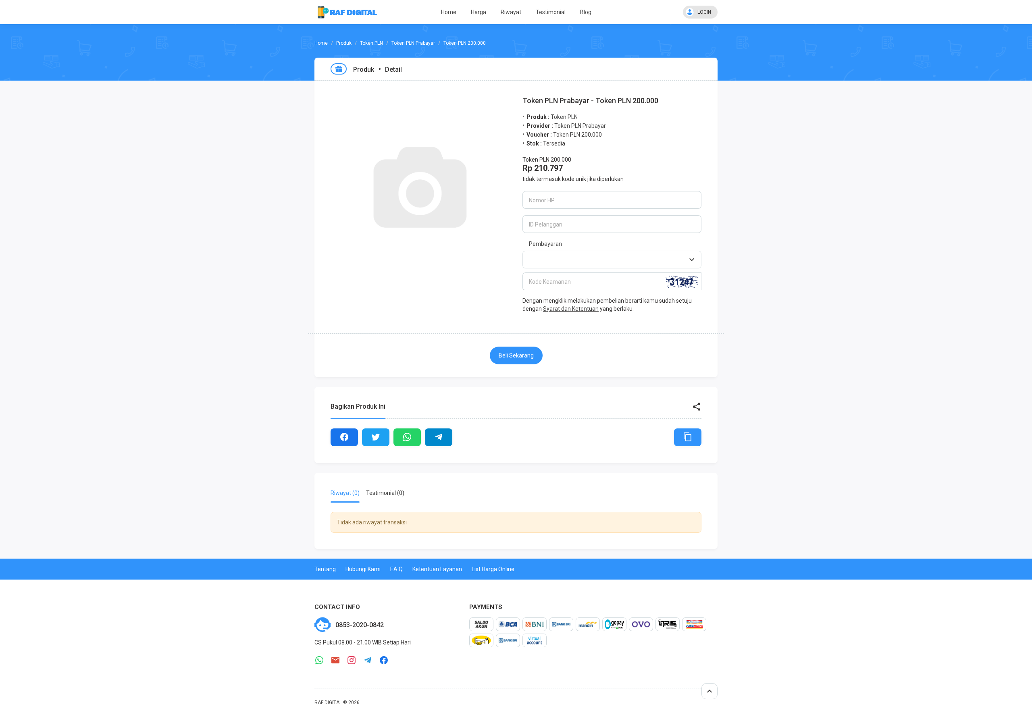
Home (448, 12)
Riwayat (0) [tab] (345, 493)
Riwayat (511, 12)
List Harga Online (493, 569)
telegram (368, 660)
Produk (344, 43)
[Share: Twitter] (375, 437)
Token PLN (371, 43)
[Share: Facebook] (344, 437)
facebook (384, 660)
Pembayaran (545, 244)
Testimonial (551, 12)
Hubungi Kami (363, 569)
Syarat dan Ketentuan (571, 309)
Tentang (325, 569)
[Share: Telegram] (438, 437)
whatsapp (319, 660)
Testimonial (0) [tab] (385, 493)
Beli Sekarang (516, 355)
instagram (351, 660)
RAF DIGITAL (328, 702)
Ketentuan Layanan (437, 569)
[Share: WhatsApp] (407, 437)
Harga (478, 12)
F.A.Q (396, 569)
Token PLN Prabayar (413, 43)
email (335, 660)
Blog (585, 12)
